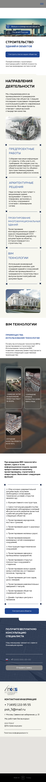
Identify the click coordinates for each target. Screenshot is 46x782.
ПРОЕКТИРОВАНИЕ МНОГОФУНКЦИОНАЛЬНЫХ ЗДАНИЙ (24, 221)
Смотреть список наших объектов (22, 54)
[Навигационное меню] (42, 4)
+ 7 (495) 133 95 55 (18, 704)
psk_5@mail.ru (15, 709)
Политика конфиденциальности (16, 733)
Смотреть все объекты (21, 611)
